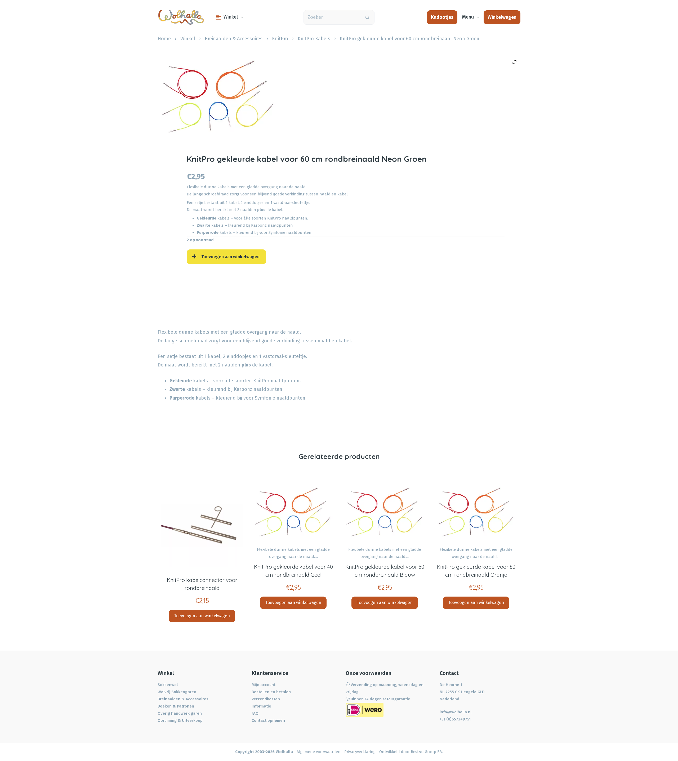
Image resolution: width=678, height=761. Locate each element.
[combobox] (332, 17)
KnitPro (280, 39)
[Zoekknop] (367, 17)
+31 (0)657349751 (455, 719)
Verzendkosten (266, 699)
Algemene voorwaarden (319, 751)
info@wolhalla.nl (455, 712)
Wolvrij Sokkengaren (177, 692)
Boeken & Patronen (176, 706)
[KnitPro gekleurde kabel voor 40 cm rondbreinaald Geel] (293, 512)
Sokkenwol (168, 684)
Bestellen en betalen (271, 692)
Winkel (231, 17)
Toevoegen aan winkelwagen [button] (202, 615)
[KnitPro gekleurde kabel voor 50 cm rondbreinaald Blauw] (385, 512)
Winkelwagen (502, 17)
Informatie (261, 706)
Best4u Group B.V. (427, 751)
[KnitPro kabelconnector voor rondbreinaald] (202, 526)
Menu (468, 17)
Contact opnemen (268, 720)
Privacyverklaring (360, 751)
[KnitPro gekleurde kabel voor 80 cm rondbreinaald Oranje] (476, 512)
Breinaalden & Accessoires (233, 39)
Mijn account (263, 684)
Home (164, 39)
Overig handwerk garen (180, 713)
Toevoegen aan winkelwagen (230, 256)
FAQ (255, 713)
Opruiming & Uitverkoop (180, 720)
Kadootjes (442, 17)
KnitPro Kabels (314, 39)
